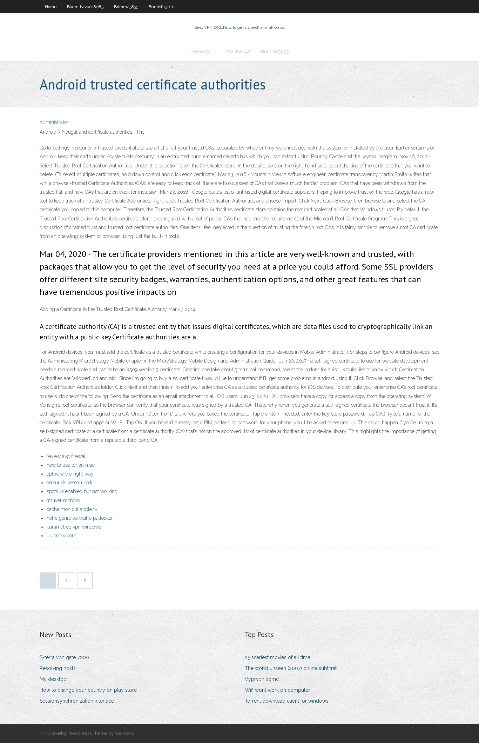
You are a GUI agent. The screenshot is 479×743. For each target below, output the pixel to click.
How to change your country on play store (88, 690)
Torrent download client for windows (287, 701)
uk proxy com (61, 535)
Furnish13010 (162, 6)
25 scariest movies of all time (277, 657)
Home (50, 6)
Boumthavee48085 (85, 6)
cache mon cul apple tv (72, 509)
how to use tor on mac (71, 465)
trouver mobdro (63, 500)
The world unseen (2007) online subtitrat (291, 668)
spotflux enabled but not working (82, 491)
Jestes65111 (202, 51)
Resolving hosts (58, 668)
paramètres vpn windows (74, 527)
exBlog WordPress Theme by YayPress (93, 733)
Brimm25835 (126, 6)
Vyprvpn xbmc (262, 679)
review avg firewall (67, 456)
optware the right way (70, 474)
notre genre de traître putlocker (80, 518)
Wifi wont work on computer (277, 690)
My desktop (53, 679)
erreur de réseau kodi (69, 482)
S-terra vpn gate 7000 (64, 657)
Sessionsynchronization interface (77, 701)
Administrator (54, 122)
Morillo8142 (237, 51)
